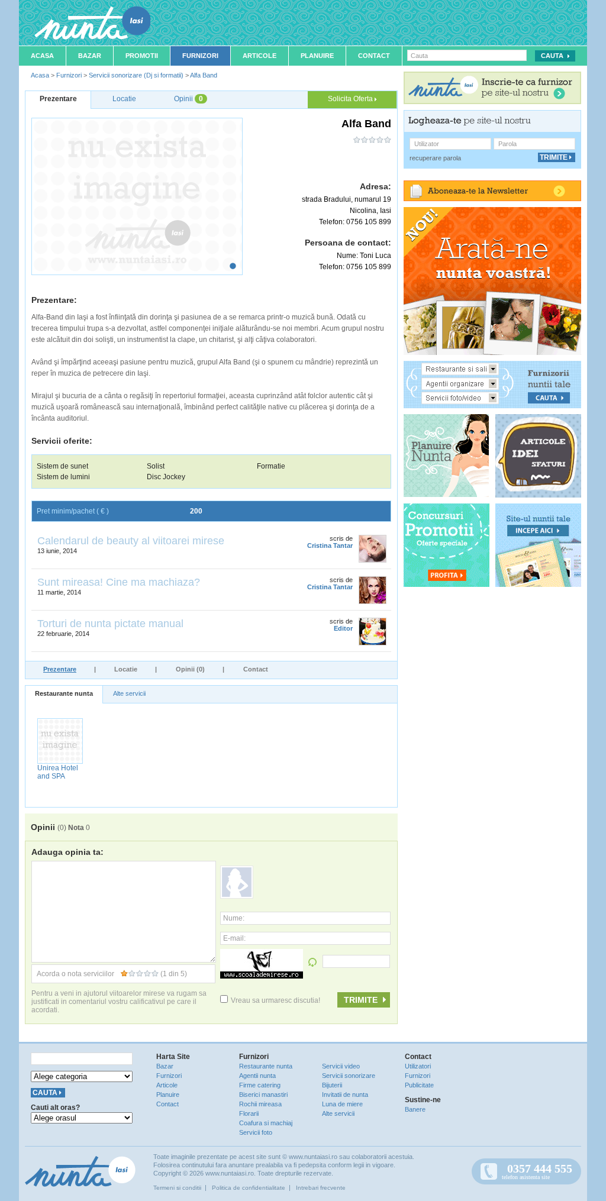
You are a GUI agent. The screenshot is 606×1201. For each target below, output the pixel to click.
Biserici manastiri (263, 1094)
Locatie (125, 669)
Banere (415, 1109)
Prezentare (59, 669)
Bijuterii (332, 1085)
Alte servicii (129, 693)
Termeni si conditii (177, 1187)
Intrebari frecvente (321, 1187)
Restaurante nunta (64, 693)
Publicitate (419, 1085)
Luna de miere (342, 1104)
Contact (374, 55)
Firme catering (260, 1085)
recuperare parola (435, 158)
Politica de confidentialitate (248, 1187)
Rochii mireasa (260, 1104)
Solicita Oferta (351, 99)
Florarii (249, 1113)
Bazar (89, 55)
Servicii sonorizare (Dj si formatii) (136, 75)
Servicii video (341, 1066)
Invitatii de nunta (345, 1094)
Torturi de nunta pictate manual (110, 623)
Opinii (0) (190, 669)
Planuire (317, 55)
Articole (259, 55)
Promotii (141, 55)
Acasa (42, 55)
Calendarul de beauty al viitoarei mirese (130, 541)
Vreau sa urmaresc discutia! (275, 1000)
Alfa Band (203, 75)
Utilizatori (418, 1066)
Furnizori (200, 55)
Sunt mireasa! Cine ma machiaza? (118, 582)
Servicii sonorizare (348, 1075)
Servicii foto (255, 1132)
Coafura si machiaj (265, 1122)
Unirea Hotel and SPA (57, 772)
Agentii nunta (257, 1075)
